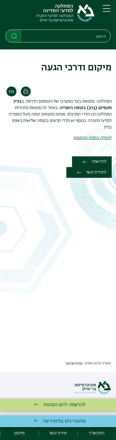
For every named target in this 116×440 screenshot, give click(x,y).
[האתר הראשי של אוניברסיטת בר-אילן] (92, 393)
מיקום (19, 433)
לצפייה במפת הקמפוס (93, 138)
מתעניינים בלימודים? (64, 421)
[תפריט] (106, 11)
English (11, 91)
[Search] (14, 36)
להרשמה (98, 162)
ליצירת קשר (96, 172)
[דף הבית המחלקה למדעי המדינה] (49, 16)
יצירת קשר (58, 433)
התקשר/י (96, 433)
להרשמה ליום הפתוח (64, 404)
